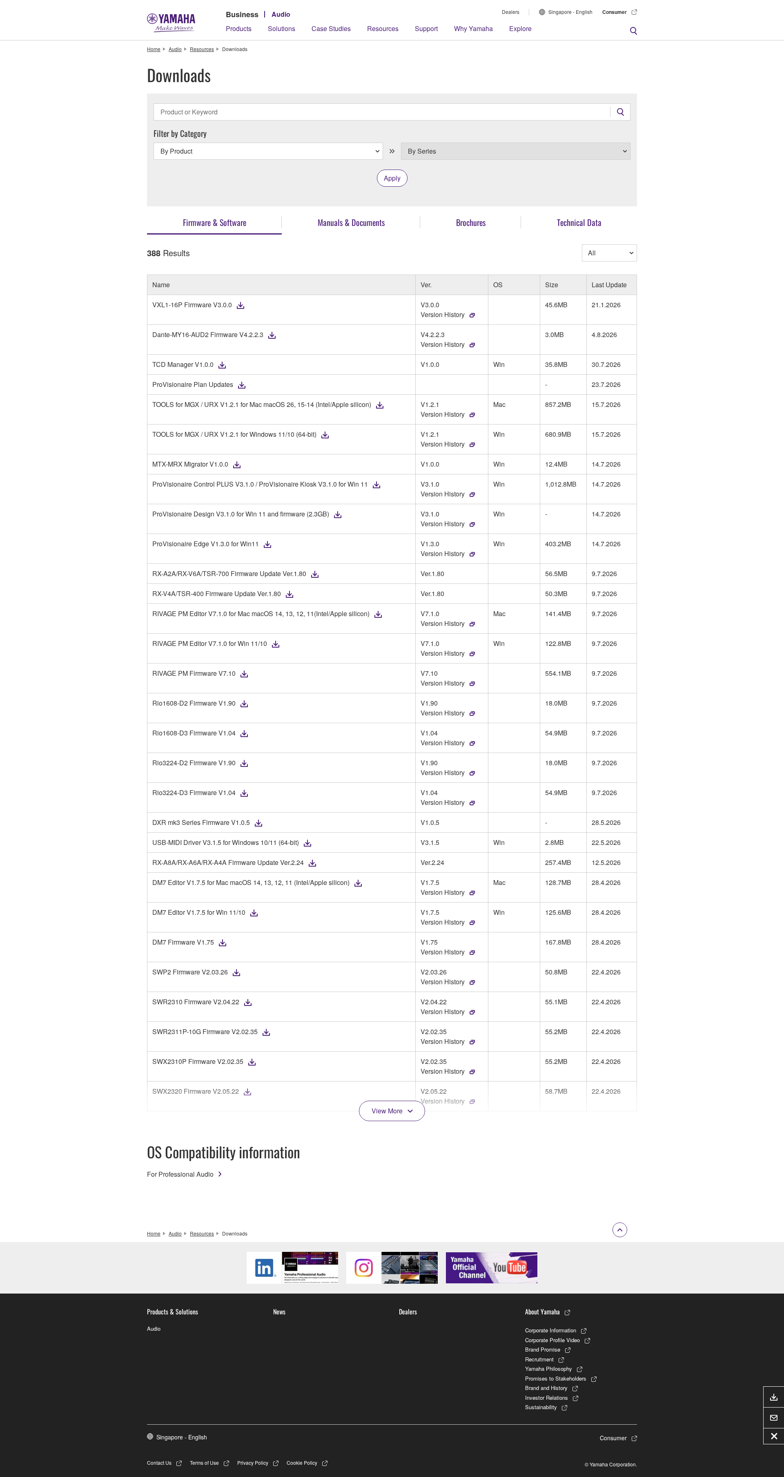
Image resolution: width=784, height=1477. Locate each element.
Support (426, 28)
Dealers (510, 11)
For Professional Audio (180, 1174)
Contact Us (159, 1462)
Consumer (614, 12)
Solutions (281, 28)
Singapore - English (570, 11)
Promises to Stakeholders (555, 1378)
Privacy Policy (252, 1462)
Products (239, 28)
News (279, 1311)
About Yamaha (542, 1311)
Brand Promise (542, 1349)
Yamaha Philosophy (548, 1368)
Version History (443, 314)
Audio (281, 14)
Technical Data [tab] (579, 222)
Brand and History (546, 1388)
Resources (383, 28)
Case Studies (331, 28)
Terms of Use (204, 1462)
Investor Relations (546, 1397)
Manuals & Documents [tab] (351, 222)
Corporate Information (550, 1330)
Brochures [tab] (471, 222)
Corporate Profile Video (552, 1340)
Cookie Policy (302, 1462)
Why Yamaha (473, 28)
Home (153, 48)
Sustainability (541, 1407)
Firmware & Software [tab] (214, 222)
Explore (520, 28)
